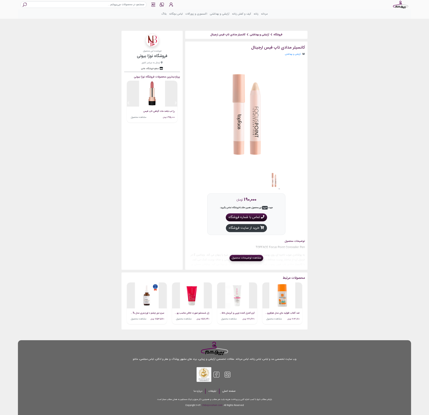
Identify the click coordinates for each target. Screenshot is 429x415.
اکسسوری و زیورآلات (196, 14)
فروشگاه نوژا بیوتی (152, 56)
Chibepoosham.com (212, 405)
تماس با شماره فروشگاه (245, 217)
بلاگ (164, 14)
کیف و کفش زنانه (241, 14)
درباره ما (198, 391)
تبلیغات (212, 391)
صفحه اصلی (229, 391)
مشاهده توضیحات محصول (246, 258)
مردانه (264, 14)
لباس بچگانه (176, 14)
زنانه (256, 14)
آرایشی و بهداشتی (219, 14)
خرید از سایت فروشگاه (244, 228)
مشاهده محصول (138, 117)
